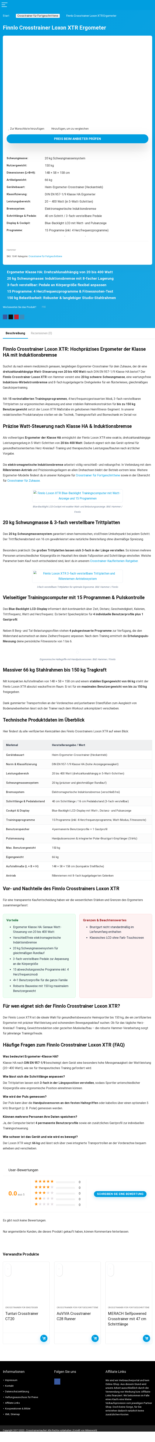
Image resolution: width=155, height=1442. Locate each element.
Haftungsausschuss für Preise (21, 1397)
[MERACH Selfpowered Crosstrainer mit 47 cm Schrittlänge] (129, 1286)
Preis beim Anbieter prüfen (77, 139)
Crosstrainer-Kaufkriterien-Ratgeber (114, 561)
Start (6, 15)
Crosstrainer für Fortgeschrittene (37, 15)
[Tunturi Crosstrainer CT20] (26, 1286)
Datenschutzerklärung (17, 1391)
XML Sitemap (12, 1414)
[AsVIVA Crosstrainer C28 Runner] (77, 1286)
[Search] (149, 5)
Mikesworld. (91, 1430)
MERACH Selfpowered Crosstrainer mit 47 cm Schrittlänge (127, 1318)
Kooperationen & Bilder (17, 1408)
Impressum (11, 1380)
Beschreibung (15, 333)
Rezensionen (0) (41, 333)
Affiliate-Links (12, 1402)
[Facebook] (57, 1382)
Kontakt (9, 1385)
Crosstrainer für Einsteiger (21, 1307)
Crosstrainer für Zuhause (23, 480)
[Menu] (4, 5)
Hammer (11, 249)
